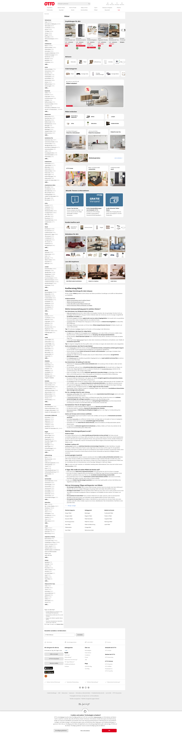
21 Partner (61, 717)
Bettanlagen (87, 513)
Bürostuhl (78, 384)
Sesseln (75, 318)
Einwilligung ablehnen (61, 730)
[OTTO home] (75, 176)
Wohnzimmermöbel (89, 530)
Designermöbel (68, 516)
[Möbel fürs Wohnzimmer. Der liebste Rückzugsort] (75, 139)
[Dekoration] (94, 123)
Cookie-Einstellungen (52, 693)
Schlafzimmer (95, 333)
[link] (45, 676)
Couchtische (69, 321)
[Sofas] (74, 123)
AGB (59, 693)
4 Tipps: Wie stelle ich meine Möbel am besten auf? (78, 303)
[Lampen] (114, 116)
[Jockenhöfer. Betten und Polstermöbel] (97, 176)
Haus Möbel (67, 524)
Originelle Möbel (108, 518)
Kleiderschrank (80, 339)
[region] (91, 722)
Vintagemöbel (88, 527)
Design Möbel (68, 513)
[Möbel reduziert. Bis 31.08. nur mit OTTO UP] (94, 94)
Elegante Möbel (88, 516)
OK (109, 730)
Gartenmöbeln (72, 415)
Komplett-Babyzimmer (107, 369)
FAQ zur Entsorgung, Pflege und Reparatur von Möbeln (79, 305)
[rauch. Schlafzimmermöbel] (120, 176)
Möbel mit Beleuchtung (90, 524)
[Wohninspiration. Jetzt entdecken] (94, 158)
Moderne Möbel (108, 516)
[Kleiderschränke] (114, 123)
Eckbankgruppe (72, 358)
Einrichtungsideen (69, 466)
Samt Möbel (68, 530)
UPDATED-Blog (88, 666)
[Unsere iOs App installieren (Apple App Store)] (48, 668)
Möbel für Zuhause (89, 521)
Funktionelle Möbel (108, 513)
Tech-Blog (87, 668)
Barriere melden (54, 663)
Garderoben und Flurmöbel (73, 394)
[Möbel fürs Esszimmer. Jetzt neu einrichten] (97, 139)
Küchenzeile (73, 347)
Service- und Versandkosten (92, 695)
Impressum (71, 693)
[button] (71, 62)
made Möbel (107, 524)
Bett (70, 333)
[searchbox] (72, 3)
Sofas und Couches (71, 313)
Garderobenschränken (73, 397)
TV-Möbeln (77, 329)
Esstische (69, 354)
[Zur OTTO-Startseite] (49, 3)
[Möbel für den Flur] (120, 139)
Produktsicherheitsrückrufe (98, 693)
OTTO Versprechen (117, 693)
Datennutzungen (97, 717)
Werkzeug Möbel (108, 521)
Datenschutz (64, 693)
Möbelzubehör (68, 527)
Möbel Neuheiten (88, 518)
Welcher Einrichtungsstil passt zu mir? (75, 302)
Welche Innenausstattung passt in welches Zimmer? (78, 300)
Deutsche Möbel (69, 518)
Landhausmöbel (68, 446)
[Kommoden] (74, 116)
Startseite (46, 13)
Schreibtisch (71, 381)
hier (110, 724)
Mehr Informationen (85, 730)
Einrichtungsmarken (69, 521)
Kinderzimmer (78, 363)
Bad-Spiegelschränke (71, 410)
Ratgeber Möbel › (60, 624)
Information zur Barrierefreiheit (83, 693)
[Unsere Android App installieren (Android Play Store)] (49, 672)
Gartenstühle (75, 419)
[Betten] (94, 116)
